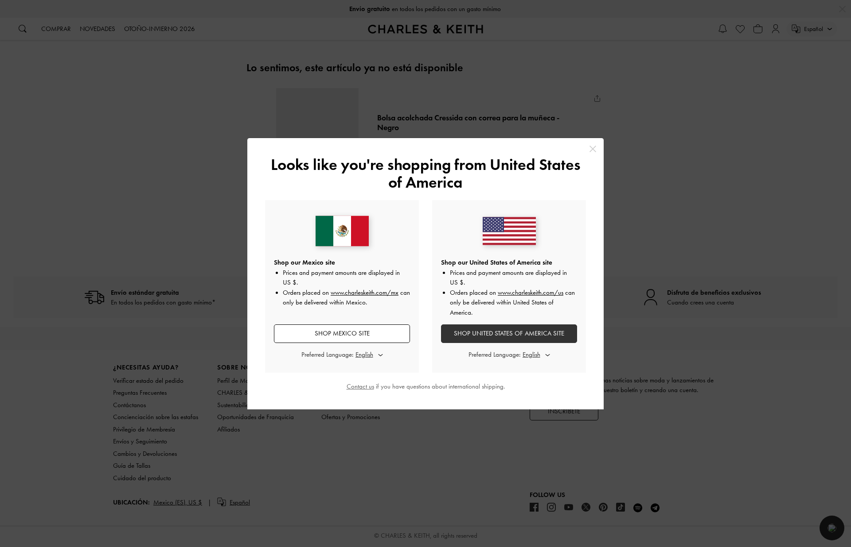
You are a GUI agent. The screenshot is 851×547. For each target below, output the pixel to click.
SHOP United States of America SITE (509, 333)
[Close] (592, 149)
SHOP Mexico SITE (342, 333)
